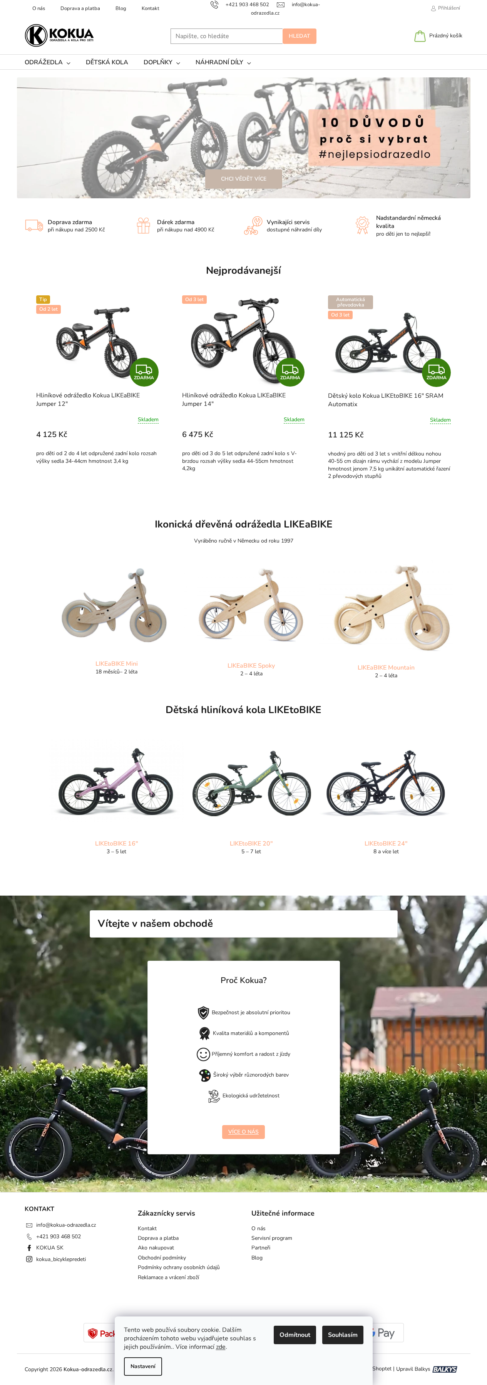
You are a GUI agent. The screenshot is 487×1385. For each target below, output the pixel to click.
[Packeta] (107, 1333)
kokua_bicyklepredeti (61, 1259)
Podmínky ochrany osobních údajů (179, 1267)
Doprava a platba (80, 8)
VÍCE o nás (243, 1131)
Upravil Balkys (413, 1369)
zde (221, 1347)
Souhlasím (343, 1335)
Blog (120, 8)
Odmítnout (294, 1335)
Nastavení (143, 1366)
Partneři (260, 1247)
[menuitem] (47, 62)
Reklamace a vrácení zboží (168, 1277)
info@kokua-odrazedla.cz (66, 1225)
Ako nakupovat (156, 1247)
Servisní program (271, 1238)
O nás (38, 8)
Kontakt (150, 8)
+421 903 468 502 (58, 1236)
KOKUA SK (50, 1247)
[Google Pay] (380, 1333)
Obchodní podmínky (162, 1257)
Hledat (299, 36)
